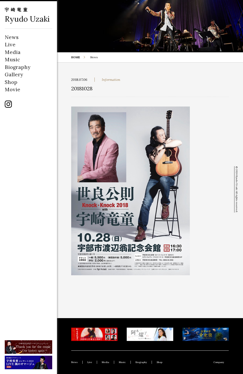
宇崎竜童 (17, 9)
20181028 (82, 88)
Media (13, 52)
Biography (18, 67)
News (12, 37)
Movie (12, 89)
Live (10, 44)
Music (12, 59)
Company (218, 362)
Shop (11, 82)
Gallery (14, 74)
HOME (75, 57)
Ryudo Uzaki (27, 19)
